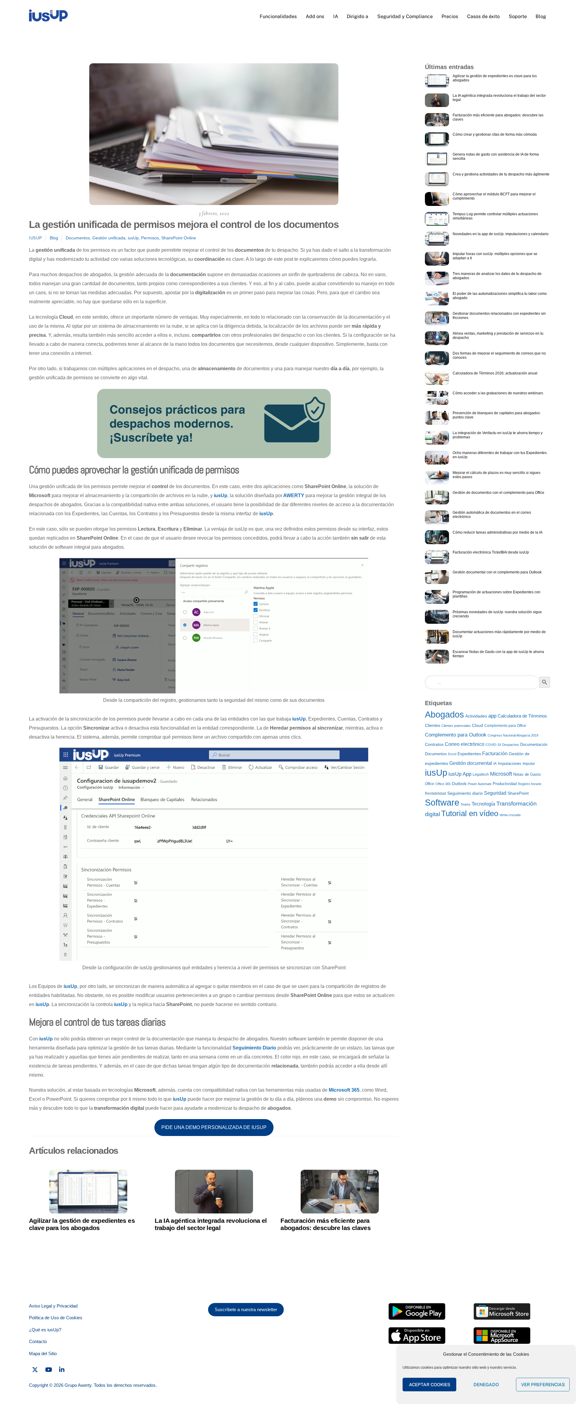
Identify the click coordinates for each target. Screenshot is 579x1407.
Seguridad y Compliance (405, 16)
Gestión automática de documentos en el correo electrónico (492, 514)
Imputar (529, 764)
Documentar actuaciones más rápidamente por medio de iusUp (499, 634)
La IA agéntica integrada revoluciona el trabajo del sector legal (211, 1224)
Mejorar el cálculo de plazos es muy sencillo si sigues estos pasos (496, 475)
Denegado (486, 1384)
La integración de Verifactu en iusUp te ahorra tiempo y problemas (498, 435)
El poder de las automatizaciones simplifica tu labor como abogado (500, 296)
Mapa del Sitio (43, 1353)
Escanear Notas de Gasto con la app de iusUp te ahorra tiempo (498, 654)
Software (442, 802)
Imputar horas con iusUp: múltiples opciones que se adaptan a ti (495, 256)
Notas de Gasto (527, 774)
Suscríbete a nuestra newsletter (246, 1309)
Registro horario (529, 784)
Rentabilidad (435, 793)
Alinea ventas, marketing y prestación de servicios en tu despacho (498, 335)
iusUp (35, 238)
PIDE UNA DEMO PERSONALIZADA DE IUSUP (214, 1127)
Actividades (476, 716)
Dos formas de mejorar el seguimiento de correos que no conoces (499, 355)
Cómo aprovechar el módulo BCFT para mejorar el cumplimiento (494, 196)
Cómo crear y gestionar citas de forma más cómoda (495, 134)
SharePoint (518, 793)
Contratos (434, 744)
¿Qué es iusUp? (45, 1329)
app (492, 716)
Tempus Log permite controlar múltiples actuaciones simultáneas (495, 216)
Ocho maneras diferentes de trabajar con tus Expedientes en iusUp (500, 455)
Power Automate (480, 784)
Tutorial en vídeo (469, 813)
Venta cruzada (509, 815)
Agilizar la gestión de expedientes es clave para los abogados (82, 1224)
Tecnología (483, 803)
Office (429, 784)
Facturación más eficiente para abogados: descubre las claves (325, 1224)
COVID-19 (493, 744)
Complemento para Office (505, 726)
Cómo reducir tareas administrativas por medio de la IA (498, 532)
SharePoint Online (178, 237)
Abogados (444, 714)
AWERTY (293, 495)
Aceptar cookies (429, 1384)
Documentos (78, 237)
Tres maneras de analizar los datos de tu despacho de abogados (497, 276)
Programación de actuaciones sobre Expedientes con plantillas (496, 594)
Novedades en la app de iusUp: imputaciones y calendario (501, 234)
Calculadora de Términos (522, 716)
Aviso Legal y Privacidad (53, 1305)
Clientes (432, 725)
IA (335, 16)
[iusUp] (48, 19)
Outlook (459, 783)
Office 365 (443, 784)
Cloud (477, 725)
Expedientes (469, 753)
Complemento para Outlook (455, 734)
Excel (452, 754)
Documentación (533, 744)
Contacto (38, 1341)
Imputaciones (509, 763)
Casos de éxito (483, 16)
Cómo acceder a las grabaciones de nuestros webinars (498, 393)
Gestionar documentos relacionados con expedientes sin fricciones (499, 315)
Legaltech (481, 774)
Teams (465, 804)
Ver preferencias (543, 1384)
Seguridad (495, 793)
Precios (449, 16)
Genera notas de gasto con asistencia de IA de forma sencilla (496, 156)
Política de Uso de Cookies (55, 1317)
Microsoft (501, 774)
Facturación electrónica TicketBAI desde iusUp (491, 552)
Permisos (150, 237)
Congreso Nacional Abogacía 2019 (513, 735)
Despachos (510, 744)
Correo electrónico (464, 744)
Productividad (505, 783)
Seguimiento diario (465, 793)
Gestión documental (470, 763)
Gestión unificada (108, 237)
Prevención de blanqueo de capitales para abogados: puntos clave (497, 415)
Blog (541, 16)
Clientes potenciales (456, 725)
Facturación (495, 753)
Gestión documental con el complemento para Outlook (497, 572)
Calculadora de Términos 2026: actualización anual (495, 373)
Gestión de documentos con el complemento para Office (498, 493)
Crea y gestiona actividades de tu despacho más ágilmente (501, 174)
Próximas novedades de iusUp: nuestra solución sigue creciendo (497, 614)
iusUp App (459, 774)
